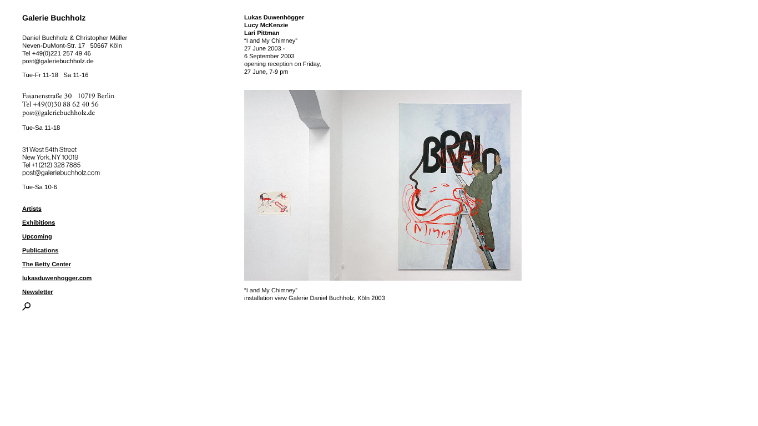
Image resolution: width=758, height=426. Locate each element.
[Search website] (26, 308)
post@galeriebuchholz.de (58, 61)
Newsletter (37, 292)
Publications (40, 250)
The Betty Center (46, 264)
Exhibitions (38, 223)
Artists (32, 209)
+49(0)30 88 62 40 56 (66, 104)
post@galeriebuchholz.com (62, 171)
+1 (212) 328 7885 (64, 163)
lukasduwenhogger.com (57, 278)
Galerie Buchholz (53, 17)
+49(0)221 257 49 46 (61, 53)
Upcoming (37, 237)
